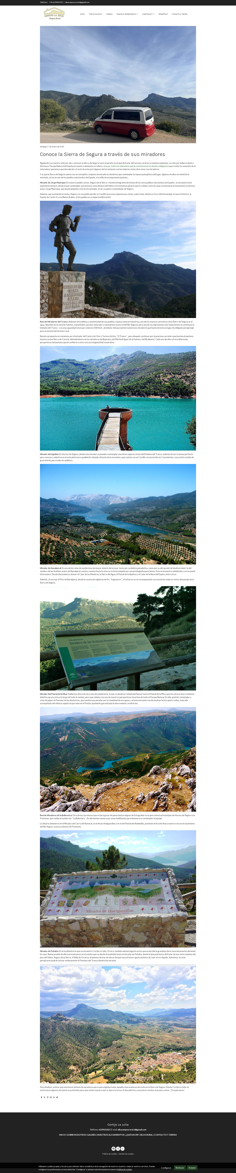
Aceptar (192, 1167)
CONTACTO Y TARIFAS (165, 1134)
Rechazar (180, 1167)
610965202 (104, 1129)
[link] (54, 14)
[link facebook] (113, 1148)
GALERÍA (91, 1134)
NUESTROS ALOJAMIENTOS (110, 1134)
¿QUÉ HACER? (132, 1134)
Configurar (166, 1167)
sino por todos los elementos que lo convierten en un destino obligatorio (136, 166)
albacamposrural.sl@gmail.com (77, 2)
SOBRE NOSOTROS (76, 1134)
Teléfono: (44, 2)
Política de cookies (109, 1154)
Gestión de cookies (126, 1154)
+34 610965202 (56, 2)
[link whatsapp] (123, 1148)
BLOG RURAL (146, 1134)
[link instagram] (118, 1148)
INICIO (62, 1134)
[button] (127, 14)
